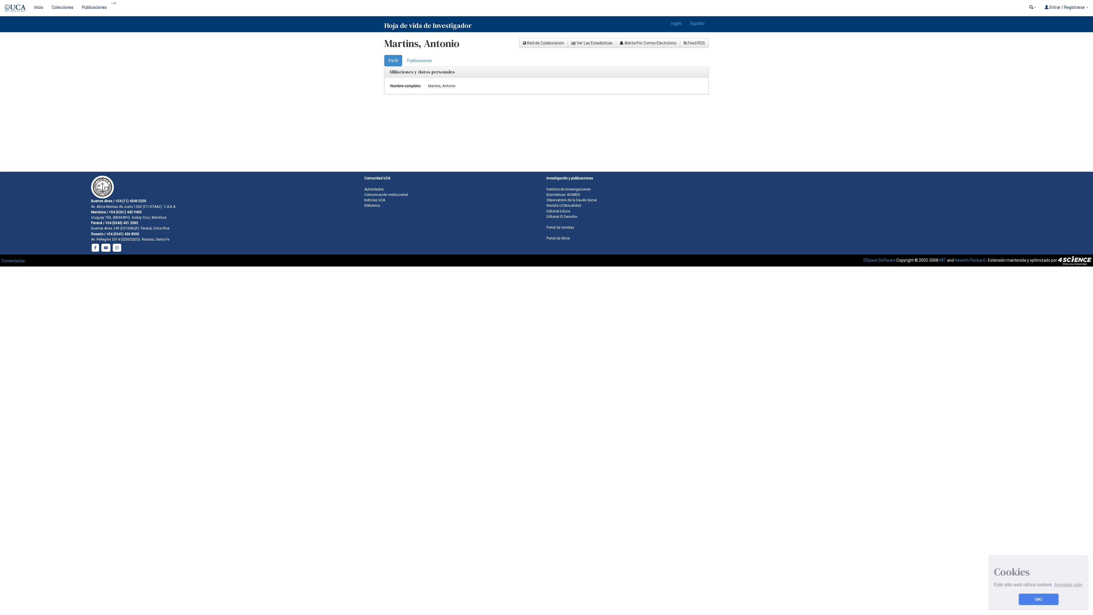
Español (697, 23)
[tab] (393, 60)
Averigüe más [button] (1068, 584)
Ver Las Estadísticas (594, 43)
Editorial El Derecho (561, 217)
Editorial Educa (558, 211)
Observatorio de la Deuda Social (571, 200)
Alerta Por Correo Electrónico (650, 43)
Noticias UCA (374, 200)
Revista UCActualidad (563, 206)
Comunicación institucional (386, 195)
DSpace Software (879, 260)
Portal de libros (558, 238)
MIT (942, 260)
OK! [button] (1038, 599)
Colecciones (62, 7)
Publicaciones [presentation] (419, 60)
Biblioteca (372, 206)
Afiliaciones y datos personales (422, 72)
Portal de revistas (560, 227)
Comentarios (13, 261)
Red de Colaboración (545, 43)
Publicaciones (94, 7)
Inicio (38, 7)
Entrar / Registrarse (1067, 7)
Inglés (676, 23)
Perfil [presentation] (393, 60)
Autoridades (374, 189)
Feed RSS (696, 43)
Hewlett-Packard (970, 260)
